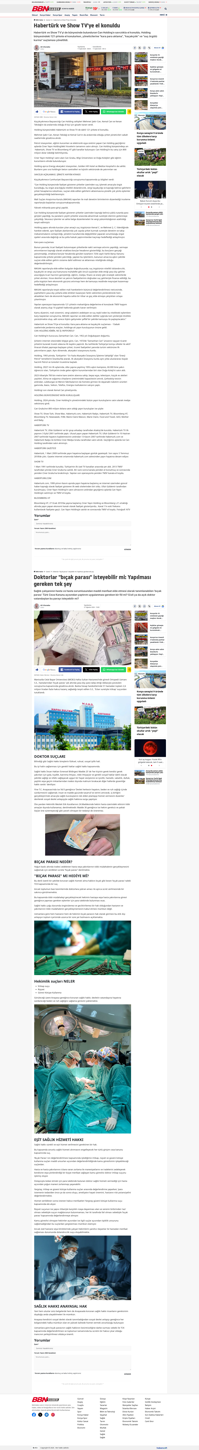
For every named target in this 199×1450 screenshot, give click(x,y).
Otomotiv (104, 1424)
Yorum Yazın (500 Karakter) (45, 528)
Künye (147, 1398)
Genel (48, 572)
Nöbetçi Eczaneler (130, 1424)
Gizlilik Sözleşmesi (153, 1402)
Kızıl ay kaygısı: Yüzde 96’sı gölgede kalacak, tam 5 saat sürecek (150, 761)
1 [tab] (148, 207)
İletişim (148, 1405)
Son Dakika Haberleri (154, 1415)
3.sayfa (80, 1405)
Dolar (105, 8)
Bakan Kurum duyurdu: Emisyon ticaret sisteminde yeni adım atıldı (150, 202)
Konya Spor (57, 15)
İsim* (36, 519)
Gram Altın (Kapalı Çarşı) (134, 8)
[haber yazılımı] (162, 1448)
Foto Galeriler (128, 1402)
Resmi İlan (84, 15)
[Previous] (141, 206)
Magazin (103, 1408)
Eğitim (102, 1402)
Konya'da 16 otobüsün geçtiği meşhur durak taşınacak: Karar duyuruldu (157, 57)
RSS (36, 1448)
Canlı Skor (149, 1421)
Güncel (35, 15)
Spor (79, 1411)
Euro (116, 8)
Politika (80, 1424)
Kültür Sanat (82, 1421)
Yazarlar (103, 1405)
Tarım (102, 15)
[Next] (159, 206)
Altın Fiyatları (128, 1415)
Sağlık (102, 1418)
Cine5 (147, 1418)
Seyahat (103, 1415)
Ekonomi (94, 15)
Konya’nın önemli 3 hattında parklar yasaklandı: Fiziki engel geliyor (157, 81)
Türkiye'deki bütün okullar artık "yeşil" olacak (147, 172)
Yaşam (75, 15)
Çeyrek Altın (154, 8)
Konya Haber (45, 15)
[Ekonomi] (150, 120)
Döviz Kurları (128, 1411)
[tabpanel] (150, 195)
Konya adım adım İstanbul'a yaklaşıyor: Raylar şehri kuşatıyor (157, 93)
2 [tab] (151, 207)
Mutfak (103, 1427)
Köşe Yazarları (129, 1398)
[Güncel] (150, 156)
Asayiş (67, 15)
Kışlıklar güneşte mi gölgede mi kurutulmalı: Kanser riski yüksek (156, 69)
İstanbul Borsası (130, 1408)
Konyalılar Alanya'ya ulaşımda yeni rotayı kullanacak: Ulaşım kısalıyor (157, 105)
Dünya (103, 1398)
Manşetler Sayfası (130, 1405)
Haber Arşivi (150, 1408)
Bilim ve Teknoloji (107, 1411)
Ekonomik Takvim (130, 1421)
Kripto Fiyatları (129, 1418)
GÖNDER (127, 549)
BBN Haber (39, 20)
